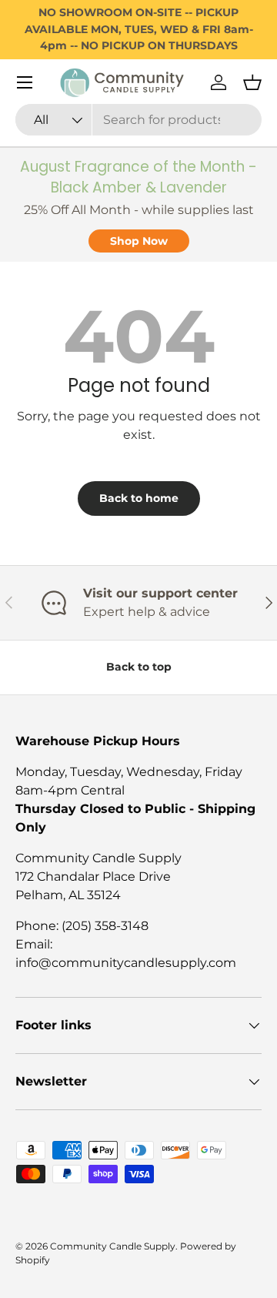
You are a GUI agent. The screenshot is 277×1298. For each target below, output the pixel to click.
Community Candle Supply (112, 1246)
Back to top (139, 667)
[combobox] (138, 119)
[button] (252, 82)
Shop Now (139, 241)
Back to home (139, 498)
